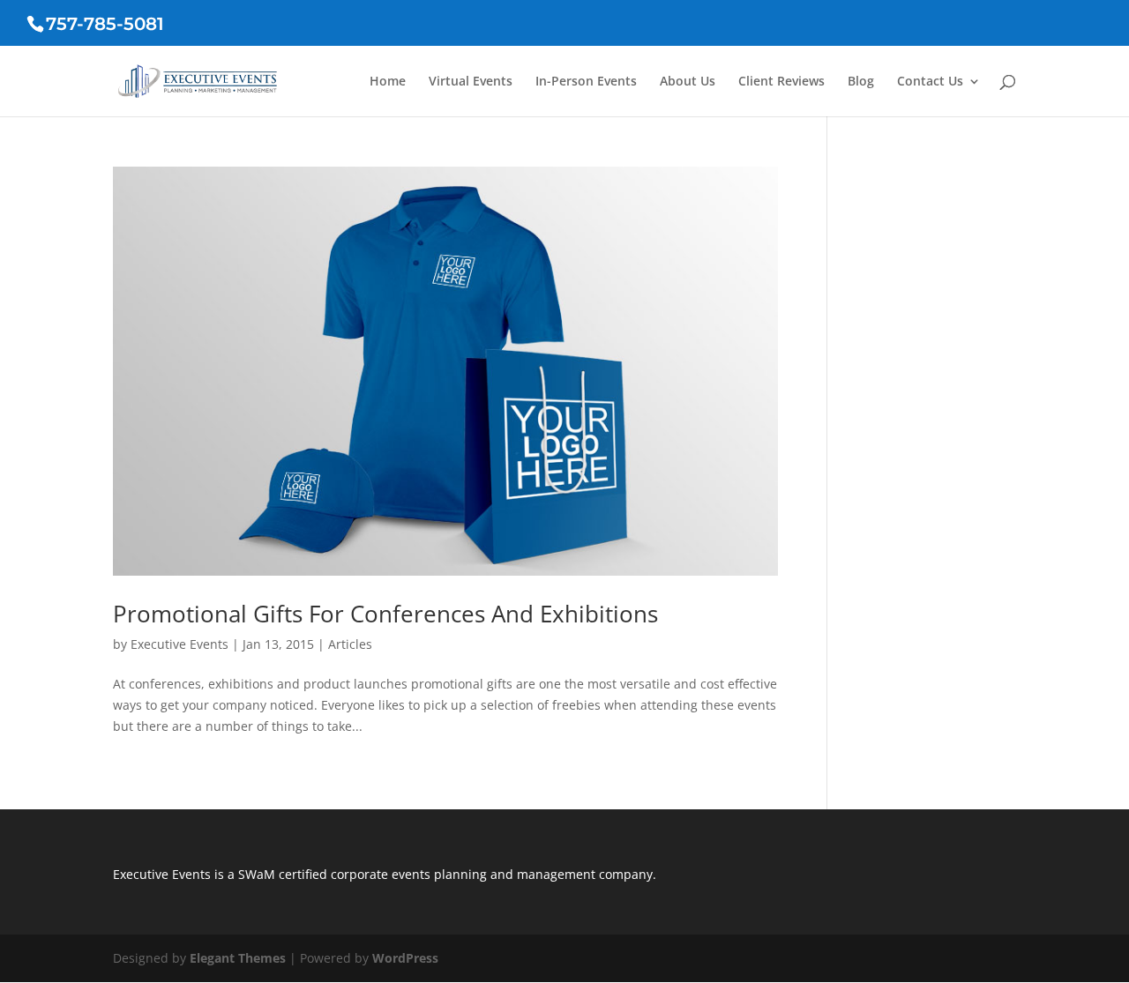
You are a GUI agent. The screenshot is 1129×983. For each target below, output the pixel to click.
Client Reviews (781, 82)
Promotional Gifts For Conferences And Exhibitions (385, 613)
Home (388, 82)
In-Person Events (586, 82)
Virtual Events (470, 82)
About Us (687, 82)
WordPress (405, 957)
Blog (861, 82)
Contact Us (930, 82)
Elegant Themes (238, 957)
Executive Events (179, 644)
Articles (350, 644)
